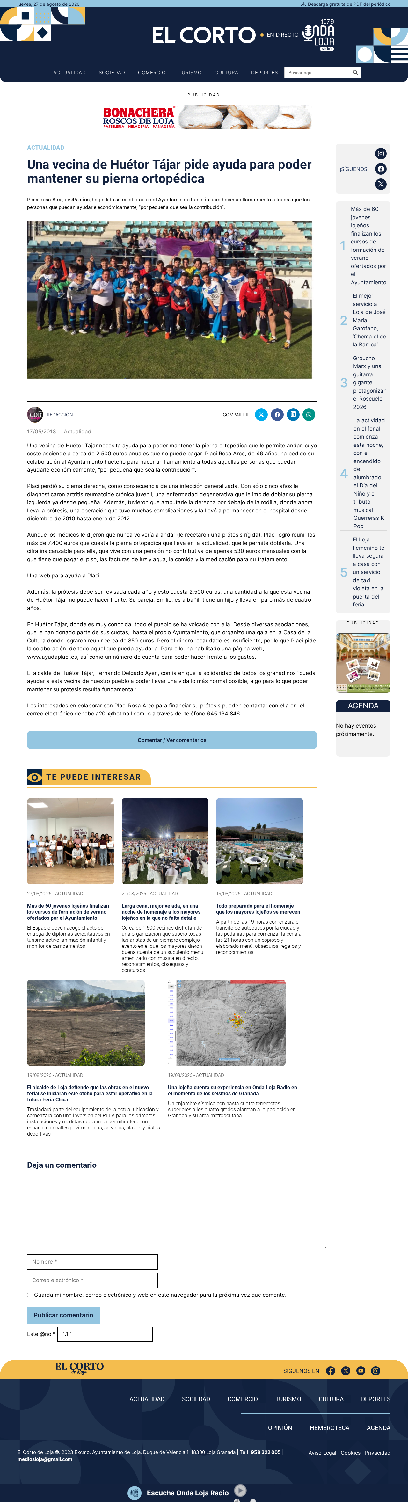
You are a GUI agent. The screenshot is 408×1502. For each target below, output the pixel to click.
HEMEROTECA (329, 1428)
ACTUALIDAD (146, 1399)
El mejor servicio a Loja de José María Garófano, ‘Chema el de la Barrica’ (369, 320)
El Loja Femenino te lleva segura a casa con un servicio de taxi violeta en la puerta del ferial (368, 572)
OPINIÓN (280, 1428)
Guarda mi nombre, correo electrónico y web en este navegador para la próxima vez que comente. (160, 1295)
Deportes (264, 72)
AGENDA (378, 1428)
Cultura (226, 72)
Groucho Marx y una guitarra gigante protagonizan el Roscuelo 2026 (370, 382)
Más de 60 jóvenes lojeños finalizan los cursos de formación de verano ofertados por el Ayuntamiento (368, 246)
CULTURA (331, 1399)
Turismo (190, 72)
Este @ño (41, 1334)
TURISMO (288, 1399)
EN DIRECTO (283, 35)
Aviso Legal (322, 1452)
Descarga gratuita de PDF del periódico (349, 4)
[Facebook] (331, 1371)
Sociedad (112, 72)
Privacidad (377, 1452)
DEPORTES (375, 1399)
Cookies (351, 1452)
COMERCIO (243, 1399)
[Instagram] (376, 1371)
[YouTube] (361, 1371)
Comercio (152, 72)
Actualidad (69, 72)
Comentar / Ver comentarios (172, 740)
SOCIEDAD (196, 1399)
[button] (240, 1490)
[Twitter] (346, 1371)
